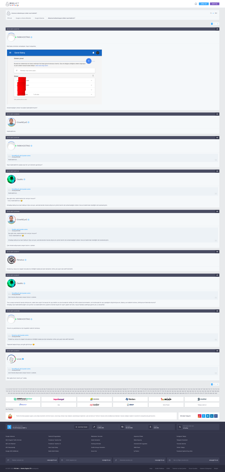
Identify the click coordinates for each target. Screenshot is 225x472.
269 (183, 393)
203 (14, 393)
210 (32, 393)
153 (101, 391)
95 (174, 389)
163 (126, 391)
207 (24, 393)
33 (57, 389)
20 (33, 389)
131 (45, 391)
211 (35, 393)
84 (153, 389)
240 (108, 393)
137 (61, 391)
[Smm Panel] (58, 399)
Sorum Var (94, 451)
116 (9, 391)
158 (113, 391)
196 (208, 391)
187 (185, 391)
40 (71, 389)
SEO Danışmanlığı (10, 447)
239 (105, 393)
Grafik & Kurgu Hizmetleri (98, 447)
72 (131, 389)
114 (218, 389)
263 (167, 393)
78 (142, 389)
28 (48, 389)
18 (30, 389)
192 (198, 391)
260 (160, 393)
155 (106, 391)
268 (180, 393)
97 (178, 389)
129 (40, 391)
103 (191, 389)
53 (95, 389)
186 (183, 391)
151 (96, 391)
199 (215, 391)
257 (152, 393)
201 (9, 393)
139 (66, 391)
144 (78, 391)
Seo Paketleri (9, 409)
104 (194, 389)
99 (182, 389)
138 (63, 391)
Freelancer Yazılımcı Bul (54, 440)
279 (208, 393)
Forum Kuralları (193, 468)
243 (115, 393)
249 (131, 393)
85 (155, 389)
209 (30, 393)
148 (88, 391)
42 (74, 389)
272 (191, 393)
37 (65, 389)
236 (97, 393)
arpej (19, 359)
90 (164, 389)
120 (19, 391)
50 (90, 389)
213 (39, 393)
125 (31, 391)
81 (147, 389)
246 (123, 393)
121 (21, 391)
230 (82, 393)
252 (139, 393)
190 (193, 391)
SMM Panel (137, 447)
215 (44, 393)
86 (157, 389)
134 (53, 391)
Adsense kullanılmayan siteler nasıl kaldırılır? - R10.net (13, 3)
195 (205, 391)
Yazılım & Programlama (54, 436)
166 (133, 391)
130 (43, 391)
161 (121, 391)
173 (151, 391)
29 (50, 389)
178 (163, 391)
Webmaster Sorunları (96, 436)
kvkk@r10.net (106, 460)
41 (72, 389)
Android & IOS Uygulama (140, 443)
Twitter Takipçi (181, 447)
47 (84, 389)
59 (107, 389)
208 (27, 393)
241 (110, 393)
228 (77, 393)
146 (83, 391)
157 (111, 391)
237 (100, 393)
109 (206, 389)
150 (93, 391)
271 (188, 393)
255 (147, 393)
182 (173, 391)
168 (138, 391)
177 (160, 391)
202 (11, 393)
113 (216, 389)
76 (138, 389)
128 (38, 391)
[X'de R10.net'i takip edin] (203, 416)
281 (213, 393)
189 (190, 391)
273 (193, 393)
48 (86, 389)
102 (189, 389)
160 (118, 391)
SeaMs (20, 179)
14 (23, 389)
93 (170, 389)
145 (81, 391)
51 (91, 389)
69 (126, 389)
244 (118, 393)
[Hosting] (130, 399)
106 (199, 389)
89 (163, 389)
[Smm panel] (23, 399)
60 (109, 389)
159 (116, 391)
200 (218, 391)
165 (131, 391)
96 (176, 389)
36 (63, 389)
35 (61, 389)
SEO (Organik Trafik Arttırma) (13, 440)
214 (42, 393)
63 (114, 389)
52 (93, 389)
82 (149, 389)
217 (49, 393)
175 (155, 391)
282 (216, 393)
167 (136, 391)
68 (124, 389)
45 (80, 389)
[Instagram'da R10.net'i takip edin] (199, 416)
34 (59, 389)
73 (133, 389)
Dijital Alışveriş (138, 440)
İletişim (216, 468)
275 (198, 393)
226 (72, 393)
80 (146, 389)
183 (175, 391)
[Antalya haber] (94, 399)
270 (186, 393)
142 (73, 391)
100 (184, 389)
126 (33, 391)
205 (19, 393)
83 (151, 389)
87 (159, 389)
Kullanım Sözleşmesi (205, 468)
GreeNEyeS (22, 122)
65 (118, 389)
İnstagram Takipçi (181, 436)
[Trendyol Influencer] (166, 399)
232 (87, 393)
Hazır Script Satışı (53, 447)
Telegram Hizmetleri (182, 440)
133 (50, 391)
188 (188, 391)
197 (210, 391)
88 (161, 389)
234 (92, 393)
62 (112, 389)
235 (95, 393)
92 (168, 389)
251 (136, 393)
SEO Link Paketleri (11, 443)
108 (204, 389)
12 (19, 389)
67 (122, 389)
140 (68, 391)
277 (203, 393)
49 (88, 389)
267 (178, 393)
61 (110, 389)
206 (22, 393)
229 (79, 393)
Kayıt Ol (214, 4)
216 (47, 393)
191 (195, 391)
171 (146, 391)
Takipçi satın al (202, 405)
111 (211, 389)
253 (141, 393)
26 (44, 389)
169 (141, 391)
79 (144, 389)
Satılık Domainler (95, 440)
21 (35, 389)
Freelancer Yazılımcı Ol (54, 443)
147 (86, 391)
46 (82, 389)
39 (69, 389)
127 (36, 391)
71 (129, 389)
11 (18, 389)
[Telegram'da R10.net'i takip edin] (208, 416)
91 (166, 389)
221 (59, 393)
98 (180, 389)
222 (61, 393)
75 (136, 389)
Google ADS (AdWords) (12, 451)
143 (75, 391)
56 (101, 389)
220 (57, 393)
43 (76, 389)
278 (206, 393)
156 (108, 391)
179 (165, 391)
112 (214, 389)
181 (170, 391)
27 (46, 389)
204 (17, 393)
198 (213, 391)
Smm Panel (166, 405)
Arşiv (151, 468)
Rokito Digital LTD (26, 468)
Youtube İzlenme (181, 443)
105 (196, 389)
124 (28, 391)
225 (69, 393)
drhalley (185, 428)
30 (52, 389)
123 (26, 391)
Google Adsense (10, 436)
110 (209, 389)
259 (157, 393)
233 (89, 393)
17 (28, 389)
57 (103, 389)
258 (154, 393)
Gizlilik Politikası (159, 468)
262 (165, 393)
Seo (59, 405)
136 (58, 391)
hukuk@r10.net (159, 460)
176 (158, 391)
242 (113, 393)
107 (201, 389)
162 (123, 391)
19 (32, 389)
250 (134, 393)
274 (196, 393)
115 (7, 391)
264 (170, 393)
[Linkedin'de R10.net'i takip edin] (212, 416)
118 (14, 391)
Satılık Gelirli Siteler (53, 451)
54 (97, 389)
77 (140, 389)
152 (98, 391)
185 (180, 391)
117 (12, 391)
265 (173, 393)
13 (21, 389)
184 (178, 391)
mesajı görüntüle (16, 157)
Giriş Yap (204, 4)
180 (168, 391)
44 (78, 389)
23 (39, 389)
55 (99, 389)
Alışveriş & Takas (138, 436)
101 (186, 389)
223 (64, 393)
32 (55, 389)
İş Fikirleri (136, 451)
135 (55, 391)
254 (144, 393)
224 (66, 393)
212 (37, 393)
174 (153, 391)
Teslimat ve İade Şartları (179, 468)
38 (67, 389)
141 (71, 391)
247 (126, 393)
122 (23, 391)
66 (120, 389)
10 (16, 389)
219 (54, 393)
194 (203, 391)
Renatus (20, 260)
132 (48, 391)
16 (26, 389)
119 (16, 391)
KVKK (168, 468)
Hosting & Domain (96, 443)
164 (128, 391)
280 (211, 393)
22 (37, 389)
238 (102, 393)
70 (127, 389)
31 (53, 389)
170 (143, 391)
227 (74, 393)
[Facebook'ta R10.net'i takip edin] (216, 416)
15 (25, 389)
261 (162, 393)
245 (121, 393)
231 (84, 393)
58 (105, 389)
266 (175, 393)
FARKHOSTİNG (23, 37)
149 (91, 391)
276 (201, 393)
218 (52, 393)
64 (116, 389)
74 (134, 389)
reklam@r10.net (52, 460)
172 (148, 391)
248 (128, 393)
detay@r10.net (213, 460)
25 (42, 389)
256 (149, 393)
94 (172, 389)
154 (103, 391)
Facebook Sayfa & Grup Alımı (184, 451)
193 (200, 391)
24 (40, 389)
